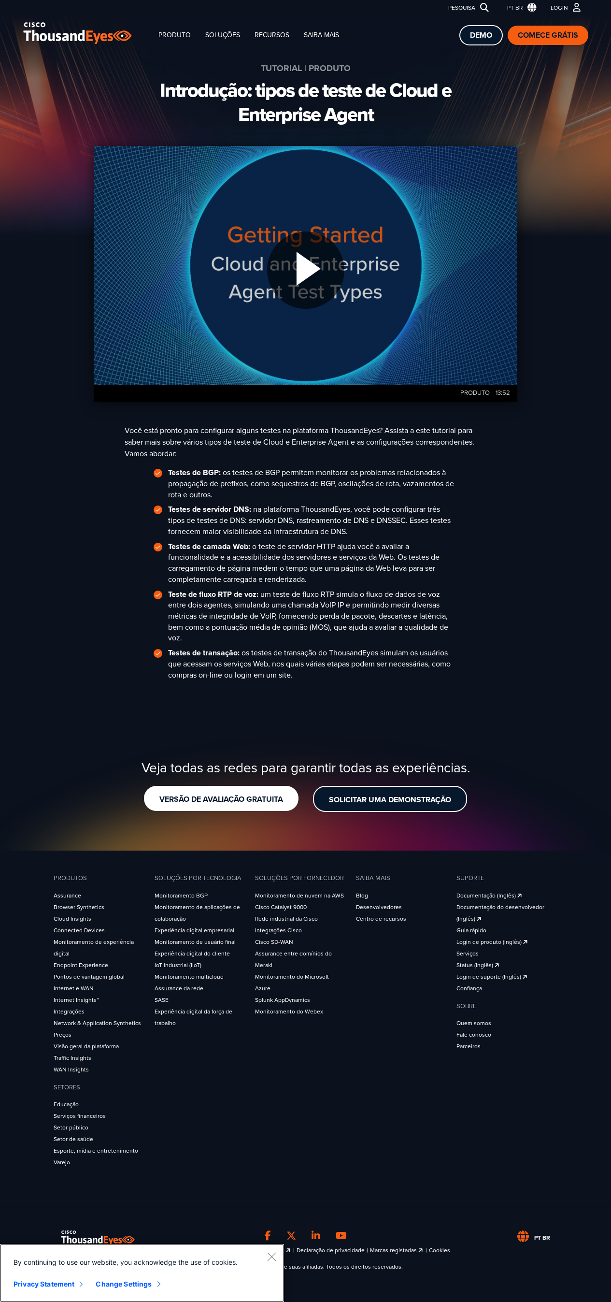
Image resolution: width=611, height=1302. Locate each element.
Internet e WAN (74, 988)
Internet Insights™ (76, 1000)
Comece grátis (548, 35)
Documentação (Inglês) (486, 895)
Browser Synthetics (79, 907)
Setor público (71, 1127)
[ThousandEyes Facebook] (268, 1236)
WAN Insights (71, 1069)
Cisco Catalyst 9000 (281, 907)
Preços (62, 1034)
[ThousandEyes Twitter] (291, 1236)
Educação (66, 1104)
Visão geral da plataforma (86, 1046)
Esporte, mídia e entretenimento (96, 1150)
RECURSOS (272, 35)
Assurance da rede (179, 988)
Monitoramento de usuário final (195, 942)
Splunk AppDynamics (282, 1000)
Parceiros (468, 1046)
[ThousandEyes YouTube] (341, 1236)
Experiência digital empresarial (194, 930)
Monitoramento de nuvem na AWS (299, 895)
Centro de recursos (381, 918)
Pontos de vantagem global (89, 976)
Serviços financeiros (80, 1116)
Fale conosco (473, 1034)
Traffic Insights (72, 1058)
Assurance (67, 895)
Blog (362, 895)
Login (559, 7)
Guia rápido (471, 930)
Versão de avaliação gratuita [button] (221, 799)
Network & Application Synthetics (97, 1023)
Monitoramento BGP (181, 895)
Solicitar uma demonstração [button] (390, 800)
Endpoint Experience (81, 965)
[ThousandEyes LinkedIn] (316, 1236)
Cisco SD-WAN (274, 942)
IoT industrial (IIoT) (178, 965)
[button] (519, 8)
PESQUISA (461, 7)
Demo (481, 35)
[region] (142, 1273)
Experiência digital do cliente (192, 953)
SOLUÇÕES (222, 35)
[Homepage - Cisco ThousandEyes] (87, 33)
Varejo (62, 1162)
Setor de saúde (73, 1139)
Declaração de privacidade (331, 1250)
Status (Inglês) (475, 965)
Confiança (469, 988)
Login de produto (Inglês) (489, 942)
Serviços (467, 953)
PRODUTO (174, 35)
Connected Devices (79, 930)
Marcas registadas (394, 1250)
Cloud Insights (72, 918)
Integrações (69, 1011)
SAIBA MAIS (321, 35)
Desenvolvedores (379, 907)
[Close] (271, 1256)
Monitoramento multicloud (189, 976)
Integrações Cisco (278, 930)
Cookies (439, 1250)
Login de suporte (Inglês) (489, 976)
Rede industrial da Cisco (286, 918)
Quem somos (473, 1023)
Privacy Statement (44, 1284)
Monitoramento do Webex (289, 1011)
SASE (162, 1000)
